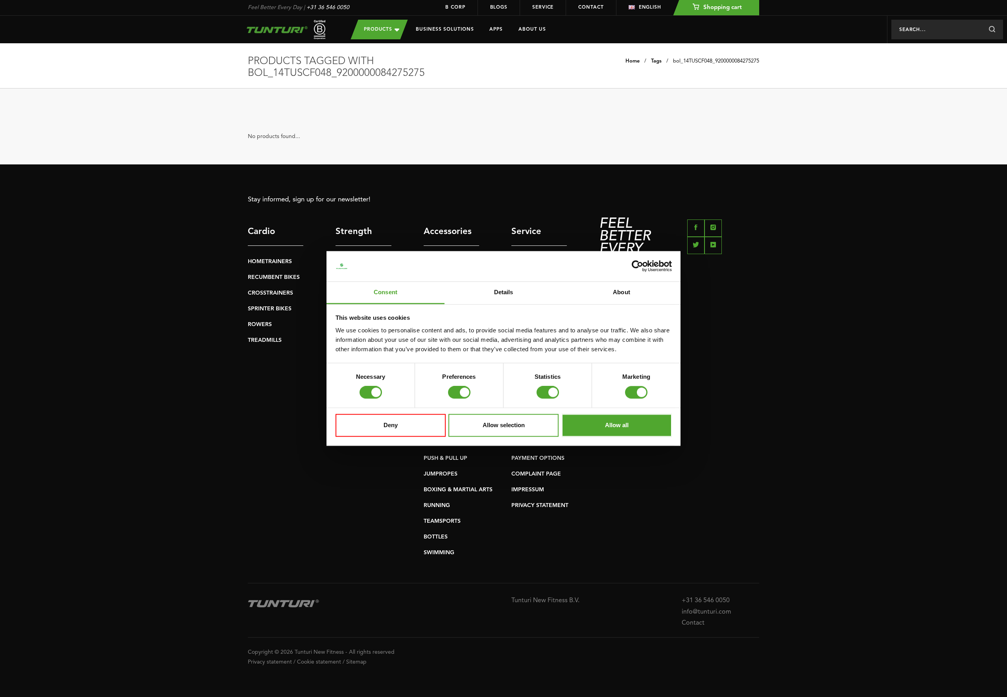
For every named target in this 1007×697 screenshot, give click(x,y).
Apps (496, 29)
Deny (391, 425)
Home (632, 61)
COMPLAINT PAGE (536, 474)
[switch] (459, 392)
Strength (354, 231)
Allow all (617, 425)
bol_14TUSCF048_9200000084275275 (716, 61)
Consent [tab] (385, 292)
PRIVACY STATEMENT (539, 505)
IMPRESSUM (527, 489)
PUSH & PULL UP (445, 458)
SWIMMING (439, 552)
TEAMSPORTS (442, 521)
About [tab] (621, 292)
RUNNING (437, 505)
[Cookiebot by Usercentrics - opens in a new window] (637, 266)
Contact (590, 7)
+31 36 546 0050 (327, 7)
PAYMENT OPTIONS (537, 458)
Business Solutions (445, 29)
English (650, 7)
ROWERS (260, 324)
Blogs (499, 7)
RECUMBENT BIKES (274, 277)
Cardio (261, 231)
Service (542, 7)
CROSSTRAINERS (270, 293)
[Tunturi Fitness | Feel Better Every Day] (291, 29)
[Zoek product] (992, 29)
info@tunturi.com (706, 612)
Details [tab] (503, 292)
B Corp (455, 7)
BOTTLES (436, 537)
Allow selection (504, 425)
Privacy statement (270, 662)
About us (532, 29)
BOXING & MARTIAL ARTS (458, 489)
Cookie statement (319, 662)
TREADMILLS (265, 340)
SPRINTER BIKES (269, 309)
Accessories (448, 231)
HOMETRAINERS (270, 261)
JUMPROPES (440, 474)
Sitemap (356, 662)
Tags (656, 61)
